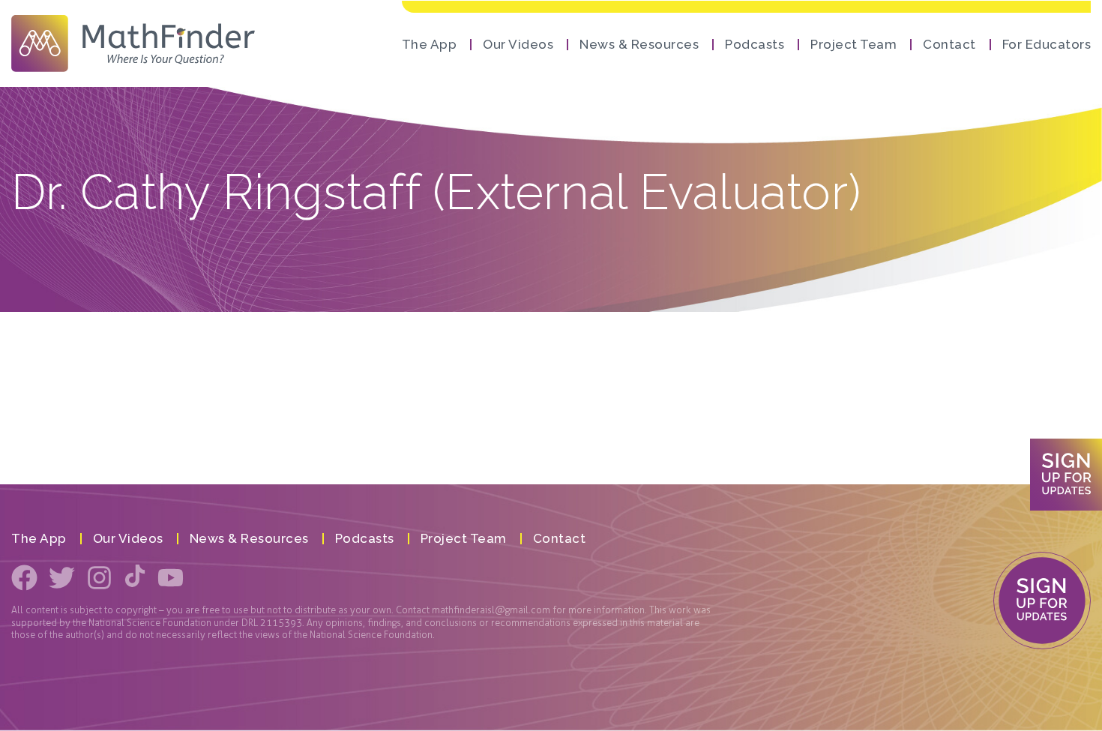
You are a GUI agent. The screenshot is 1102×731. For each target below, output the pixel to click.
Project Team (853, 44)
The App (429, 44)
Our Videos (518, 44)
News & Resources (639, 44)
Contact (949, 44)
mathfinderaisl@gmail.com (491, 610)
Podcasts (754, 44)
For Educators (1047, 44)
